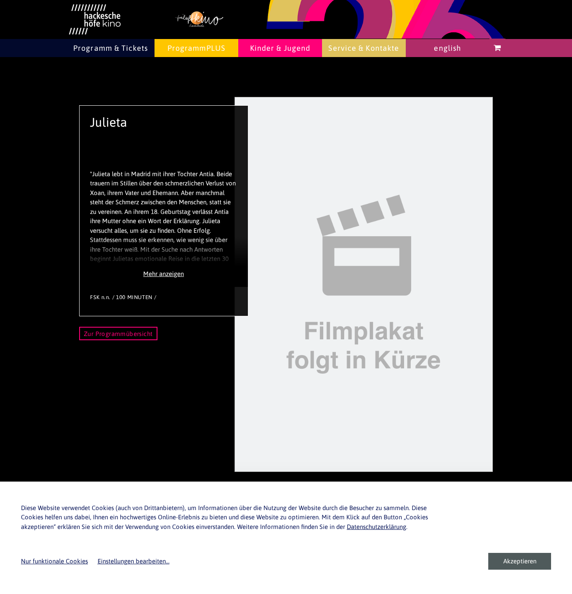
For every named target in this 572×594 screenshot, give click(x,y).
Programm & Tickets (110, 48)
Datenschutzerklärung (376, 526)
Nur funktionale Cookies (54, 561)
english (447, 48)
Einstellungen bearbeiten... (134, 561)
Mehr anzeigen (163, 273)
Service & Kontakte (363, 48)
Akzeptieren (519, 561)
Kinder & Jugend (280, 48)
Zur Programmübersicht (118, 333)
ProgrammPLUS (196, 48)
